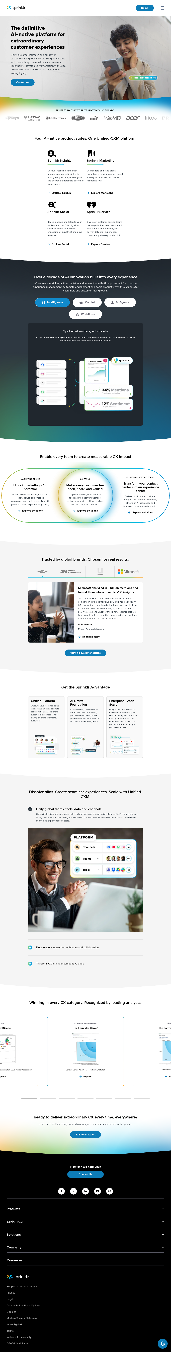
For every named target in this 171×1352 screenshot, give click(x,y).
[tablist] (85, 572)
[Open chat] (163, 1344)
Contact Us (85, 1174)
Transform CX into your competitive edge (60, 963)
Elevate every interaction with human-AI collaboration (67, 947)
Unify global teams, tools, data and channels (68, 809)
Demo (144, 8)
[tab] (42, 572)
